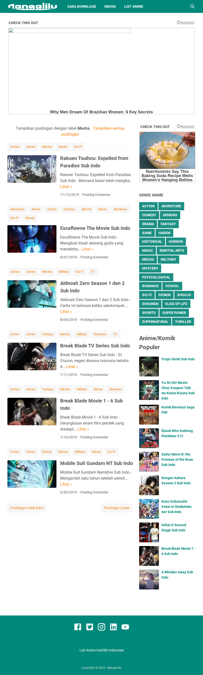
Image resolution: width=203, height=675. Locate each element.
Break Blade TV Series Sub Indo (95, 346)
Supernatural (155, 322)
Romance (120, 209)
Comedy (149, 215)
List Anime (133, 6)
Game (147, 233)
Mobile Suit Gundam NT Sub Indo (96, 463)
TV (93, 272)
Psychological (156, 277)
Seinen (164, 295)
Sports (149, 313)
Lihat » (66, 186)
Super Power (174, 313)
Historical (152, 242)
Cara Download (81, 6)
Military (64, 272)
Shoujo (30, 218)
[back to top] (193, 664)
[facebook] (77, 627)
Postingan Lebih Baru (27, 508)
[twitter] (89, 627)
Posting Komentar (96, 195)
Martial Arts (172, 250)
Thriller (183, 322)
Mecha (47, 147)
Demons (170, 215)
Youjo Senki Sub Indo (178, 359)
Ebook (110, 6)
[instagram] (101, 627)
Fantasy (69, 209)
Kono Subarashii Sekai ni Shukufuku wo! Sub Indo (176, 506)
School (172, 286)
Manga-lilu (114, 668)
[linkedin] (113, 627)
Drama (52, 209)
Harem (164, 233)
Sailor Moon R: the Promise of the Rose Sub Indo (177, 459)
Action (14, 147)
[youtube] (125, 627)
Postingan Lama (116, 508)
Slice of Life (176, 304)
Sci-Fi (78, 147)
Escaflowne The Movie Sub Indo (95, 228)
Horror (176, 242)
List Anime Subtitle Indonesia (101, 650)
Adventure (17, 209)
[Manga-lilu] (32, 6)
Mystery (150, 268)
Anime (30, 147)
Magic (147, 250)
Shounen (100, 334)
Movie (63, 147)
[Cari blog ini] (193, 6)
